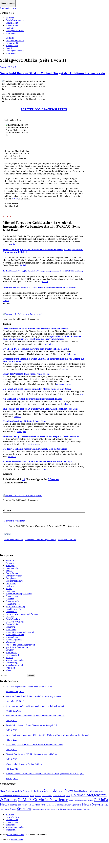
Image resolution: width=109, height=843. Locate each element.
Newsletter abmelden (13, 539)
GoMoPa (10, 616)
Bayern (28, 791)
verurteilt (12, 456)
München (61, 805)
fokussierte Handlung (15, 606)
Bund (67, 404)
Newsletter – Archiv (67, 539)
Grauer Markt (12, 23)
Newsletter (100, 804)
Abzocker (10, 560)
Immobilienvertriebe (15, 634)
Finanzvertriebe (13, 604)
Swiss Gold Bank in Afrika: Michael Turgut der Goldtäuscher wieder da (52, 73)
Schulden (10, 650)
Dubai (86, 791)
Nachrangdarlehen (73, 805)
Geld (44, 795)
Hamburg (13, 805)
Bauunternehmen (13, 568)
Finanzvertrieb (12, 601)
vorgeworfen (33, 444)
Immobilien (11, 629)
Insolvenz (31, 805)
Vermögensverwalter (15, 30)
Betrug (40, 791)
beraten (17, 416)
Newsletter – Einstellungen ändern (40, 539)
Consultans (11, 583)
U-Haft (53, 809)
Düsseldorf (99, 791)
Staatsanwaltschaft (38, 809)
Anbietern (70, 354)
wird (65, 369)
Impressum (10, 33)
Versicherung (11, 662)
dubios (9, 588)
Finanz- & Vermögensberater (19, 593)
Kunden (48, 805)
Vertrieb (79, 809)
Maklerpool (11, 642)
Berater (9, 570)
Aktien (2, 791)
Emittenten (10, 591)
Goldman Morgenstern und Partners (22, 614)
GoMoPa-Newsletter (15, 20)
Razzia (6, 809)
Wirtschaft (10, 668)
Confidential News (8, 8)
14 (23, 479)
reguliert (53, 336)
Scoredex (24, 808)
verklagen (21, 431)
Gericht (49, 795)
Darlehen (10, 586)
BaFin (22, 791)
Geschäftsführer (59, 796)
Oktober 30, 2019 (8, 67)
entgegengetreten (64, 384)
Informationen (12, 637)
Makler (54, 805)
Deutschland (79, 791)
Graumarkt (10, 627)
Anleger (10, 790)
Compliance (11, 578)
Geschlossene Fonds (15, 609)
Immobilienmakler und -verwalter (21, 632)
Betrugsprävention (14, 576)
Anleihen (10, 563)
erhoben (44, 469)
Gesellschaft (11, 611)
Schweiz (13, 809)
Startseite (10, 17)
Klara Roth (39, 804)
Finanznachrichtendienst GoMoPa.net (14, 796)
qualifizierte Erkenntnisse (17, 647)
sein (81, 394)
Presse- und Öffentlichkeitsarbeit (20, 645)
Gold (68, 795)
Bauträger (10, 28)
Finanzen (10, 599)
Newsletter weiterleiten (14, 521)
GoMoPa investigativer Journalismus (80, 800)
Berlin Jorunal (12, 573)
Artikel (15, 198)
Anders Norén (17, 839)
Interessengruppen (14, 639)
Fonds (32, 796)
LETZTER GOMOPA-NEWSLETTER (44, 109)
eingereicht (49, 344)
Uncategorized (12, 655)
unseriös (9, 657)
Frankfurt (38, 796)
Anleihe (17, 791)
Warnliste (53, 479)
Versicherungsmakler (15, 665)
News (86, 804)
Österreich (86, 809)
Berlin (33, 791)
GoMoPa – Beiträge (15, 619)
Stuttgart (47, 809)
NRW (1, 809)
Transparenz (11, 652)
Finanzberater (12, 25)
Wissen (9, 670)
